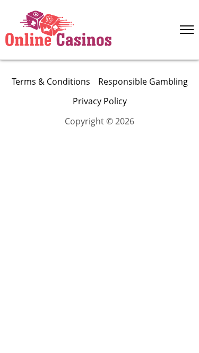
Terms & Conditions (51, 81)
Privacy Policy (100, 101)
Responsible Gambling (143, 81)
